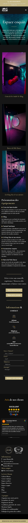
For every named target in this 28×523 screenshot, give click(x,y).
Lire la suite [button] (5, 433)
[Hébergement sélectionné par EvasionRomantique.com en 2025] (9, 453)
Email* (6, 356)
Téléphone (7, 362)
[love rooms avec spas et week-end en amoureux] (18, 453)
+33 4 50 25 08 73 (14, 332)
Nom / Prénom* (8, 351)
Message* (7, 367)
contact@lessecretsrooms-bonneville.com (14, 343)
